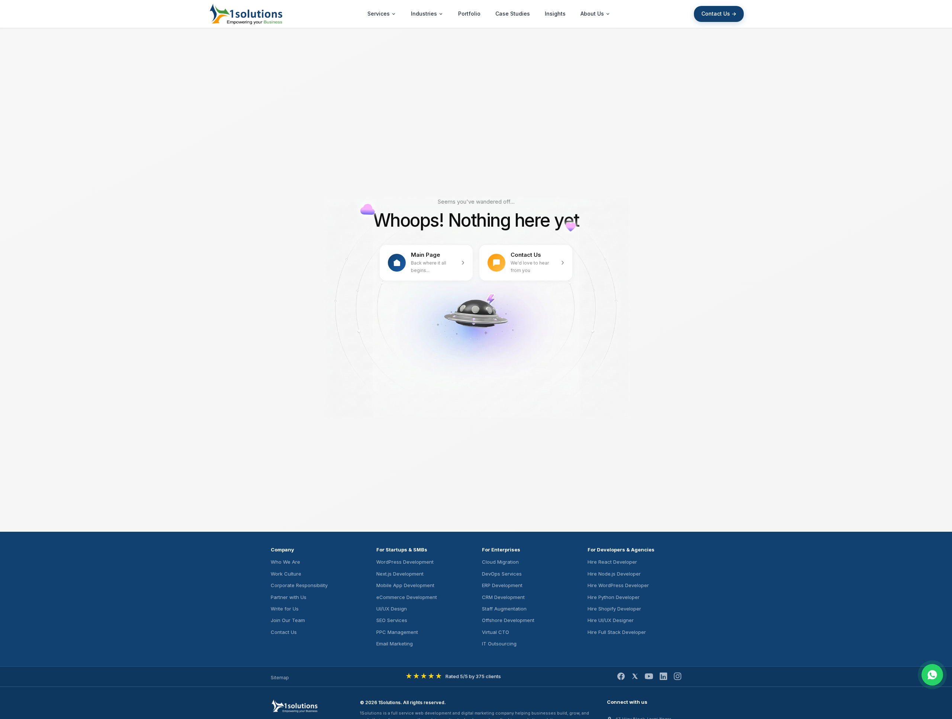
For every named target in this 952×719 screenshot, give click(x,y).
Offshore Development (508, 620)
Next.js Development (400, 574)
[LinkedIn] (663, 676)
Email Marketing (394, 644)
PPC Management (397, 632)
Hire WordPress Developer (618, 585)
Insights (555, 13)
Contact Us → (718, 13)
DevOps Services (502, 574)
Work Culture (286, 574)
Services (378, 13)
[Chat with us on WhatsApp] (932, 675)
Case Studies (512, 13)
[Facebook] (621, 676)
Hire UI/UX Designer (611, 620)
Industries (424, 13)
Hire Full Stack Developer (617, 632)
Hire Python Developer (614, 597)
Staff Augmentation (504, 609)
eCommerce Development (406, 597)
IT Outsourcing (499, 644)
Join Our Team (288, 620)
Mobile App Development (405, 585)
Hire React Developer (612, 562)
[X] (634, 676)
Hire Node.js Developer (614, 574)
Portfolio (469, 13)
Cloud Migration (500, 562)
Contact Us (284, 632)
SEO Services (391, 620)
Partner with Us (288, 597)
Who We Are (285, 562)
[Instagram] (677, 676)
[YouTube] (649, 676)
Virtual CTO (495, 632)
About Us (592, 13)
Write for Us (285, 609)
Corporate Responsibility (299, 585)
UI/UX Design (391, 609)
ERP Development (502, 585)
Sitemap (280, 677)
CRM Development (503, 597)
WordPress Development (405, 562)
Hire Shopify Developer (614, 609)
